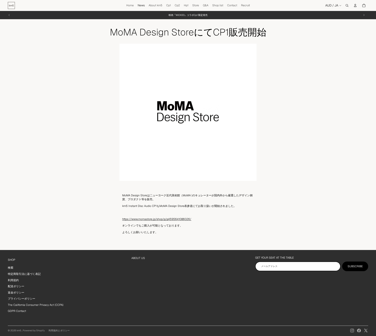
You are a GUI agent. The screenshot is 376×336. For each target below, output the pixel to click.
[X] (365, 330)
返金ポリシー (16, 292)
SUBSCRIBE (355, 266)
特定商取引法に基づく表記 (24, 274)
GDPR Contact (17, 311)
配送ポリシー (16, 286)
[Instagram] (352, 330)
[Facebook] (359, 330)
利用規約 (13, 280)
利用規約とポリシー (59, 330)
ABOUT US (138, 258)
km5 (19, 330)
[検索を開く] (347, 5)
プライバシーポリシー (21, 298)
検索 (10, 267)
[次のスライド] (364, 15)
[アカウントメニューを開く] (355, 5)
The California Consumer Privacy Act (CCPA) (35, 305)
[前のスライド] (9, 15)
